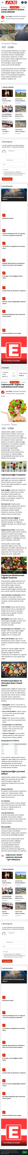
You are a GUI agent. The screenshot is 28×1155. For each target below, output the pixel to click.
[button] (25, 2)
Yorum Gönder (7, 179)
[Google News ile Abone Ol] (6, 43)
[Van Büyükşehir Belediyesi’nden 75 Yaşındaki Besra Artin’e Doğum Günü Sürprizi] (7, 112)
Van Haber (9, 16)
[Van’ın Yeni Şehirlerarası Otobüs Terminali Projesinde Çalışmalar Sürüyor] (20, 112)
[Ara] (22, 2)
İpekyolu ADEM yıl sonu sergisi (11, 333)
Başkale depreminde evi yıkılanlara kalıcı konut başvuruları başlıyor (13, 264)
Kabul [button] (24, 1152)
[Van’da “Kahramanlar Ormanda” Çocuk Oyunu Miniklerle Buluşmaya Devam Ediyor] (7, 97)
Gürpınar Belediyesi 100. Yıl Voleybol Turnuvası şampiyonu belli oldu (13, 234)
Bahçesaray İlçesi (8, 218)
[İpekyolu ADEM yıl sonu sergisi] (14, 326)
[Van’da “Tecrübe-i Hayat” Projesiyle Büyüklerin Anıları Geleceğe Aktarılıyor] (7, 127)
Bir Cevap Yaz (7, 142)
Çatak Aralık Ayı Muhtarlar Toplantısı (14, 291)
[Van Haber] (11, 2)
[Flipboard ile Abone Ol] (14, 43)
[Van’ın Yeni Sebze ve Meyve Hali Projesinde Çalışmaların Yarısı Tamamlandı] (20, 127)
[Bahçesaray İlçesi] (14, 211)
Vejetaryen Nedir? (14, 855)
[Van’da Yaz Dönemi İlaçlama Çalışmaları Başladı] (20, 97)
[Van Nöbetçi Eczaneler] (14, 350)
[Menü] (2, 2)
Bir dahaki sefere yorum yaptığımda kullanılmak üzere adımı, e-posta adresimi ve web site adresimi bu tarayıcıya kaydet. (14, 173)
